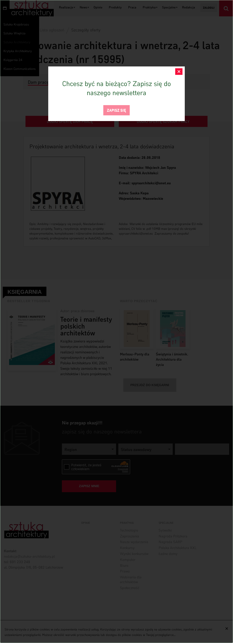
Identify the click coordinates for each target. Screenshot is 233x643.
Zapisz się (116, 109)
